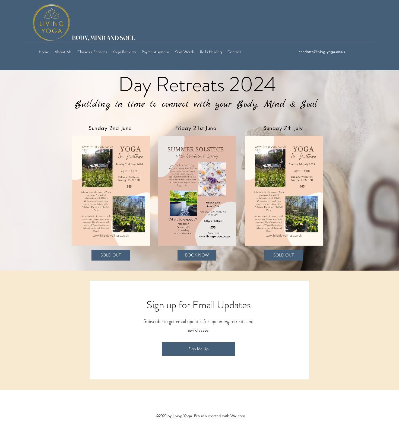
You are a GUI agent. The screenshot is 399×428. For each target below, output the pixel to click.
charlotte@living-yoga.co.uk (322, 51)
